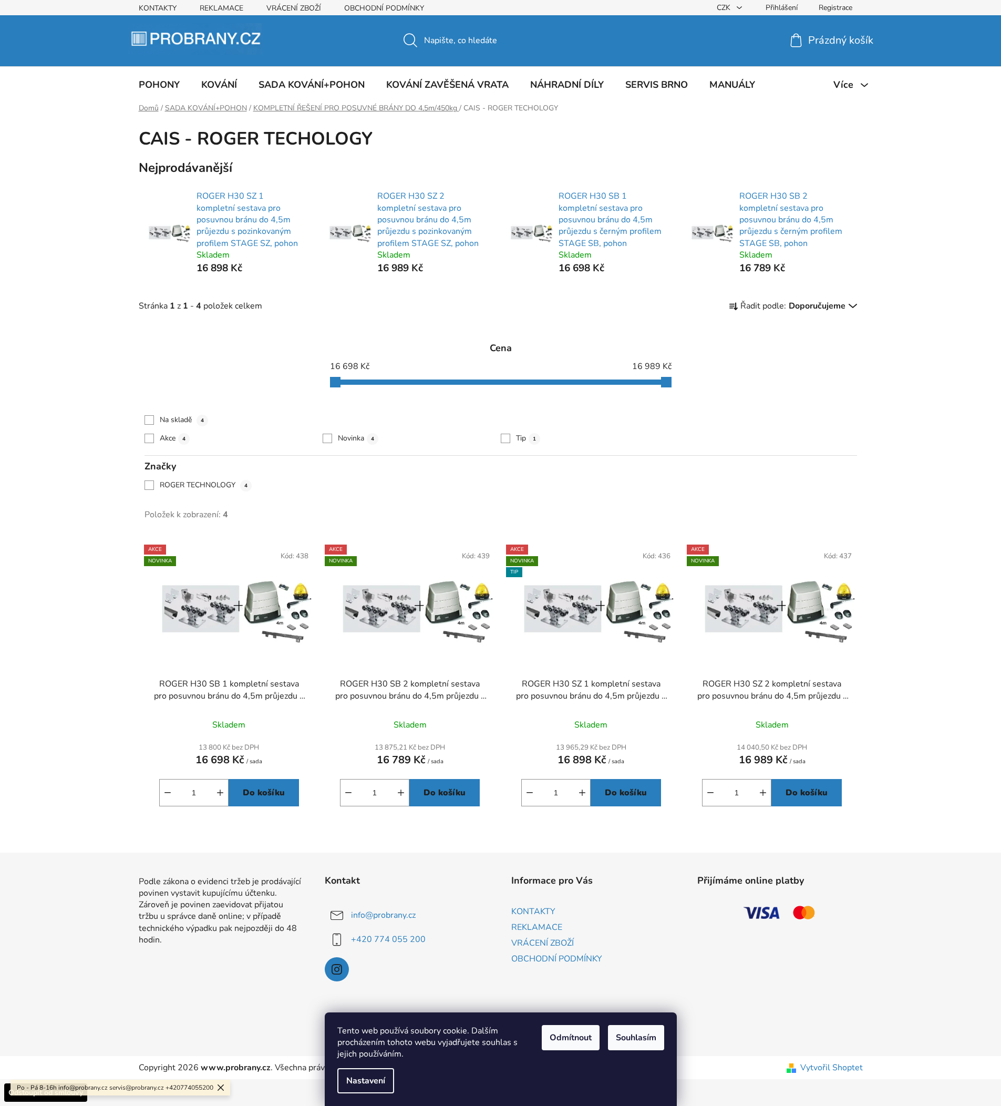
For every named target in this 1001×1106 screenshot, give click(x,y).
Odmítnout (571, 1037)
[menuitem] (159, 85)
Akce (172, 438)
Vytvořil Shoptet (831, 1067)
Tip (526, 438)
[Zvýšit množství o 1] (220, 793)
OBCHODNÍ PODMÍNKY (384, 8)
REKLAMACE (221, 8)
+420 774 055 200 (388, 939)
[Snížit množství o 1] (168, 793)
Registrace (835, 8)
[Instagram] (337, 969)
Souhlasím (636, 1037)
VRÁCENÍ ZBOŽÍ (293, 8)
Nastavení (365, 1081)
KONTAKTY (158, 8)
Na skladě (182, 420)
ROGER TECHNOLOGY (203, 485)
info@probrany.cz (383, 915)
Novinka (356, 438)
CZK (724, 8)
